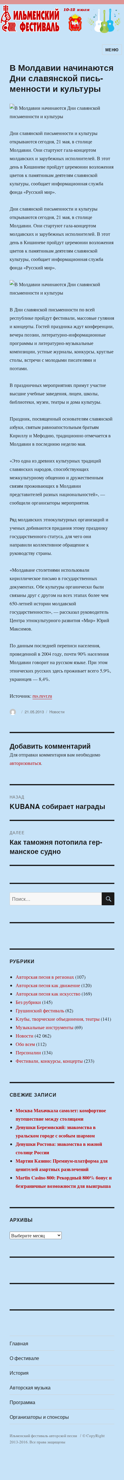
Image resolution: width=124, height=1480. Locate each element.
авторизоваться (25, 763)
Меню (112, 49)
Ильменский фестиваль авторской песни (43, 1435)
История (19, 1372)
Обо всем (25, 1044)
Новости (56, 712)
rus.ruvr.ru (42, 696)
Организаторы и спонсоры (39, 1416)
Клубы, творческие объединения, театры (58, 1019)
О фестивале (24, 1358)
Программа (22, 1402)
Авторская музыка (30, 1387)
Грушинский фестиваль (40, 1010)
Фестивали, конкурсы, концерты (49, 1061)
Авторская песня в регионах (45, 977)
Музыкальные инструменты (44, 1027)
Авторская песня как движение (48, 985)
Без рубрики (28, 1002)
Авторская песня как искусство (48, 993)
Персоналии (28, 1052)
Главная (19, 1343)
